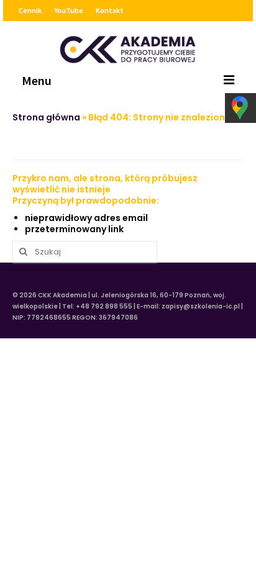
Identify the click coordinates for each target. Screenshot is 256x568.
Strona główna (46, 117)
